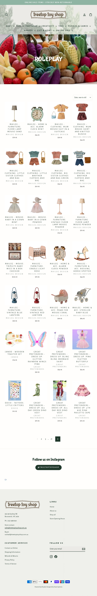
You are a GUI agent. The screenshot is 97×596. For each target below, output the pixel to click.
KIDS (19, 26)
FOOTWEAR (32, 26)
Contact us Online (11, 548)
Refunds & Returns (11, 556)
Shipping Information (12, 552)
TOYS (62, 26)
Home (52, 507)
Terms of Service (10, 564)
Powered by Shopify (40, 587)
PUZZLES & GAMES (78, 26)
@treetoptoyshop (48, 467)
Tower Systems (58, 587)
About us (53, 511)
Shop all (53, 515)
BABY (9, 26)
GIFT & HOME (45, 30)
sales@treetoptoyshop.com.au (16, 528)
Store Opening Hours (57, 519)
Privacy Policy (9, 560)
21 (51, 439)
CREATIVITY (48, 26)
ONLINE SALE (63, 30)
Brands (29, 30)
